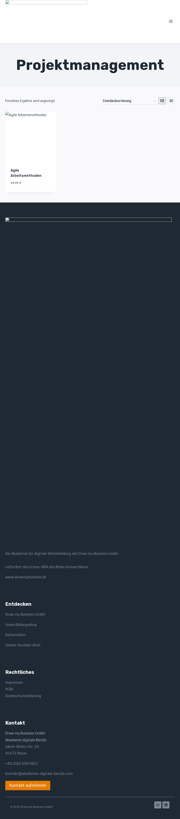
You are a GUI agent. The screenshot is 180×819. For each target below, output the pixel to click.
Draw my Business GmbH (25, 614)
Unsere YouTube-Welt (23, 645)
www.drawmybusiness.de (25, 577)
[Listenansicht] (171, 101)
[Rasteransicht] (162, 101)
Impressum (14, 682)
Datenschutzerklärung (23, 696)
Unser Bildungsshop (21, 625)
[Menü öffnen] (171, 21)
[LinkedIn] (165, 804)
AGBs (9, 689)
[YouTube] (157, 804)
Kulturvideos (15, 635)
